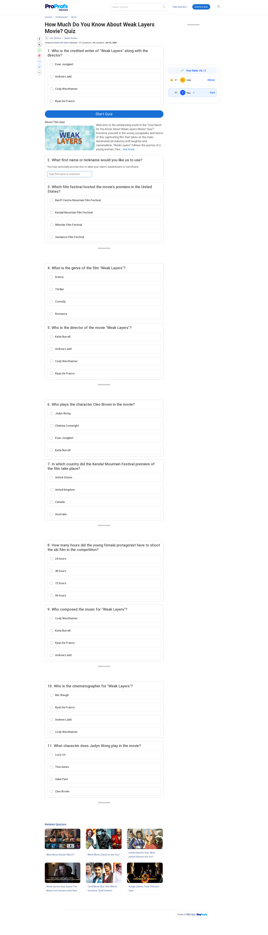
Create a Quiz (201, 7)
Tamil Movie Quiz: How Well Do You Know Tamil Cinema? (102, 888)
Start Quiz (104, 114)
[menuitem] (179, 7)
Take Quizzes (179, 7)
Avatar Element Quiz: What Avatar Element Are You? (142, 854)
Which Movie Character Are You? (103, 854)
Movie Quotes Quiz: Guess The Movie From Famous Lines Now (61, 888)
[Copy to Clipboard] (40, 67)
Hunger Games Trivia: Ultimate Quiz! (144, 888)
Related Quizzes (55, 824)
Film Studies (55, 38)
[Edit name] (194, 92)
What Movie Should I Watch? (60, 854)
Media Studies (70, 38)
